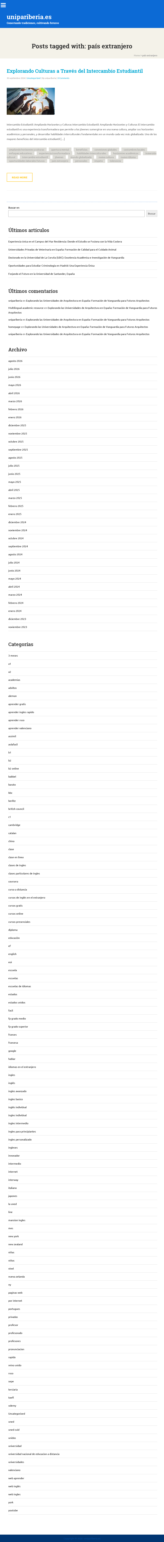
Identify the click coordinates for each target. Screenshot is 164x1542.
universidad (14, 1445)
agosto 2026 (15, 360)
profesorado (15, 1332)
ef (9, 945)
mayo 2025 (14, 481)
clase (11, 849)
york (10, 1502)
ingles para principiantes (22, 1131)
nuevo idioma (128, 157)
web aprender (16, 1478)
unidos (12, 1437)
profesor (13, 1324)
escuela (12, 970)
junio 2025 (14, 473)
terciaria (13, 1389)
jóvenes (59, 157)
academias (14, 679)
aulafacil (13, 744)
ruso (10, 1373)
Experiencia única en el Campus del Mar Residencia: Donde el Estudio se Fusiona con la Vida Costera (65, 241)
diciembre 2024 (17, 522)
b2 (9, 760)
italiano (12, 1187)
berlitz (12, 800)
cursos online (15, 913)
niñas (11, 1252)
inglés (11, 1082)
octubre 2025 (16, 441)
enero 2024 (14, 610)
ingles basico (15, 1099)
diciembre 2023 (17, 618)
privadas (13, 1316)
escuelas (13, 978)
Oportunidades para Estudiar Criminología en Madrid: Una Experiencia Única (51, 265)
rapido (12, 1357)
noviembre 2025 (17, 433)
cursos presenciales (19, 921)
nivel (11, 1268)
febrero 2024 (15, 602)
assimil (12, 736)
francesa (13, 1042)
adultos (12, 687)
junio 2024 (14, 570)
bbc (10, 792)
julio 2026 (14, 368)
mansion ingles (16, 1220)
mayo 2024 (14, 578)
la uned (12, 1203)
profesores (14, 1340)
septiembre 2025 (18, 449)
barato (12, 784)
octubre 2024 (16, 538)
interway (13, 1179)
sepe (11, 1381)
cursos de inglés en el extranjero (26, 897)
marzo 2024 (15, 594)
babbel (12, 776)
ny (9, 1284)
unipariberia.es (29, 17)
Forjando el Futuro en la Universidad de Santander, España (41, 273)
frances (12, 1034)
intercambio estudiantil (35, 157)
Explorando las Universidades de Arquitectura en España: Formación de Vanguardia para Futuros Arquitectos (87, 300)
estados (12, 994)
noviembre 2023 (17, 626)
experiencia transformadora (54, 153)
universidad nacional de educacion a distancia (33, 1453)
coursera (13, 881)
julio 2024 (14, 562)
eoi (10, 962)
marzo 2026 (15, 401)
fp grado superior (18, 1026)
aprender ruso (16, 720)
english (12, 953)
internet (13, 1171)
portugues (14, 1308)
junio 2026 (14, 376)
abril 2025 (14, 489)
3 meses (13, 655)
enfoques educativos (20, 153)
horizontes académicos (125, 153)
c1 (9, 816)
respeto (98, 160)
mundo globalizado (81, 157)
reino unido (14, 1365)
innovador (14, 1155)
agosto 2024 (15, 554)
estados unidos (16, 1002)
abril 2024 (14, 586)
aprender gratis (17, 704)
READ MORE (19, 177)
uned (11, 1421)
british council (16, 808)
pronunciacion (16, 1349)
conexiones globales (105, 149)
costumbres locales (134, 149)
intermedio (14, 1163)
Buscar (152, 213)
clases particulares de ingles (24, 873)
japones (12, 1195)
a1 (9, 663)
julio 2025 (14, 465)
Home (137, 55)
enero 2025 (14, 513)
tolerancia (115, 160)
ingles (11, 1074)
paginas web (15, 1292)
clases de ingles (17, 865)
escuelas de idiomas (19, 986)
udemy (12, 1405)
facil (10, 1010)
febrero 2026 (15, 409)
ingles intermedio (18, 1123)
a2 (9, 671)
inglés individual (17, 1107)
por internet (15, 1300)
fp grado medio (17, 1018)
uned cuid (13, 1429)
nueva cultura (106, 157)
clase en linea (16, 857)
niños (11, 1260)
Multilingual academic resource (26, 307)
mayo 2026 (14, 384)
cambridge (14, 824)
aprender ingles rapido (21, 712)
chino (11, 841)
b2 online (13, 768)
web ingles (14, 1494)
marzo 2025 (15, 497)
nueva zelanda (16, 1276)
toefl (11, 1397)
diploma (12, 929)
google (12, 1050)
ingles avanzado (17, 1091)
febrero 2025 (15, 505)
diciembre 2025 (17, 425)
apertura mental (60, 149)
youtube (13, 1510)
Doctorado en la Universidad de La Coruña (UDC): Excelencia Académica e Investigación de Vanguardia (66, 257)
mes (10, 1228)
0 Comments (63, 78)
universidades (16, 1461)
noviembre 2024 (17, 530)
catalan (12, 833)
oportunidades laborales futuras (27, 160)
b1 (9, 752)
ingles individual (17, 1115)
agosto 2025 (15, 457)
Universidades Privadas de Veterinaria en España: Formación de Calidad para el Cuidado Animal (62, 249)
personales (81, 160)
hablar (11, 1058)
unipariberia (15, 300)
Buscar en (13, 207)
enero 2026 (14, 417)
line (10, 1211)
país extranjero (60, 160)
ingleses (13, 1147)
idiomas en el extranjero (22, 1066)
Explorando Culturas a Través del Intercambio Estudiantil (75, 71)
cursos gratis (15, 905)
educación (14, 937)
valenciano (14, 1469)
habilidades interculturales (91, 153)
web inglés (14, 1486)
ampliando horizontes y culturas (26, 149)
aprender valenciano (19, 728)
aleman (12, 695)
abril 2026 (14, 393)
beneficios (81, 149)
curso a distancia (17, 889)
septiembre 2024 (18, 546)
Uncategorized (34, 78)
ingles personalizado (20, 1139)
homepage (14, 326)
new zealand (15, 1244)
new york (13, 1236)
